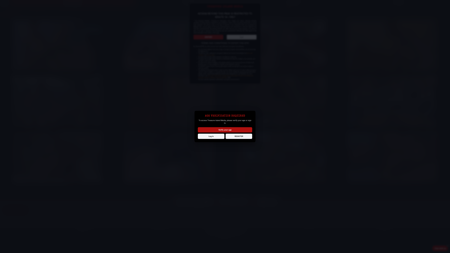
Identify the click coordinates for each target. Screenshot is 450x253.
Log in (211, 136)
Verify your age (225, 130)
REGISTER (239, 136)
